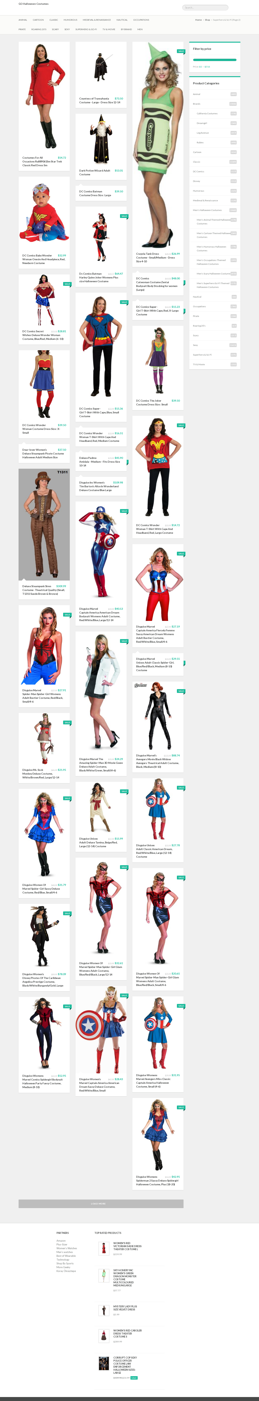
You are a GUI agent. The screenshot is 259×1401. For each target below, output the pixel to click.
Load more (98, 1203)
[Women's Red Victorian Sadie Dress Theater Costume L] (104, 1249)
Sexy (67, 29)
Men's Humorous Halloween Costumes (211, 248)
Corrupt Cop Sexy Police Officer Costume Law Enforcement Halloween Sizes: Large (125, 1365)
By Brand (126, 29)
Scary (55, 29)
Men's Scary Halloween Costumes (214, 273)
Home (198, 19)
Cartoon (38, 19)
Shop (207, 19)
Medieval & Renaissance (97, 19)
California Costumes (207, 113)
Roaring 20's (199, 325)
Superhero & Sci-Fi (86, 29)
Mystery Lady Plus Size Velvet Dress (125, 1308)
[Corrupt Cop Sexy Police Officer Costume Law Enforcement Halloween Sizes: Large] (104, 1363)
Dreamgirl (202, 123)
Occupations (141, 19)
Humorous (70, 19)
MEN (140, 29)
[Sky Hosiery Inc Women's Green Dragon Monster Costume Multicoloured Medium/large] (104, 1276)
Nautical (122, 19)
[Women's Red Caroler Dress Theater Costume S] (104, 1336)
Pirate (22, 29)
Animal (23, 19)
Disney (196, 181)
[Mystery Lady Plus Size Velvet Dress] (104, 1310)
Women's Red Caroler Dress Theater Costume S (127, 1333)
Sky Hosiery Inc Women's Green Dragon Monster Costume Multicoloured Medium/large (124, 1278)
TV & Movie (109, 29)
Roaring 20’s (38, 29)
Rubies (200, 142)
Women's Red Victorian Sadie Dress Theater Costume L (127, 1246)
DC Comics (198, 171)
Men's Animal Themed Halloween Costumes (214, 221)
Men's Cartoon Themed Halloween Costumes (214, 235)
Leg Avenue (203, 132)
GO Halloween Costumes (34, 3)
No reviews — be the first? (124, 1261)
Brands (196, 103)
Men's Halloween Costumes (207, 210)
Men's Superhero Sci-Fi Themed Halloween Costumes (213, 285)
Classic (53, 19)
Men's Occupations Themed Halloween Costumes (211, 262)
